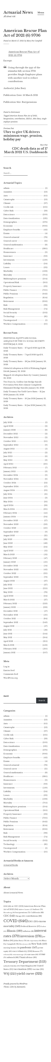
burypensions (8, 119)
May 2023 (8, 547)
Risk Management (11, 309)
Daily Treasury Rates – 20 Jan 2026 (19, 398)
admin (6, 188)
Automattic (21, 987)
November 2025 (10, 437)
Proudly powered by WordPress (15, 984)
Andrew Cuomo (25, 909)
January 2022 (9, 607)
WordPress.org (10, 678)
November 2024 (10, 479)
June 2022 (8, 588)
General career (10, 241)
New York (39, 944)
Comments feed (10, 674)
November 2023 (10, 524)
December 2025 (10, 434)
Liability (7, 263)
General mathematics (13, 245)
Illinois (14, 930)
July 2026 (7, 422)
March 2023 (9, 554)
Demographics (10, 222)
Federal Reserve (30, 926)
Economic (8, 226)
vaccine (38, 969)
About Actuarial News (13, 893)
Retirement (15, 112)
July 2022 (7, 585)
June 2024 (8, 498)
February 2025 (10, 467)
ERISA (29, 119)
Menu (41, 12)
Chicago (20, 916)
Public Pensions (10, 294)
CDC (9, 916)
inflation (28, 931)
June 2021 (7, 634)
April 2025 (8, 464)
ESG (33, 921)
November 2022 (10, 569)
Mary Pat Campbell (34, 41)
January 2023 (9, 562)
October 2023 (9, 528)
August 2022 (9, 581)
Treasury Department (24, 962)
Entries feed (8, 670)
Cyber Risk (8, 211)
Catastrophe (9, 199)
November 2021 (10, 615)
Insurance (8, 256)
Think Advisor (28, 957)
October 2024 (9, 483)
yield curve (29, 973)
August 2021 (8, 626)
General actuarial (11, 237)
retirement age (20, 954)
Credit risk (8, 207)
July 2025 (7, 452)
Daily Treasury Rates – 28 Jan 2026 (19, 361)
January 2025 (9, 471)
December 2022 (10, 566)
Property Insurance (12, 286)
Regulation (8, 297)
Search (42, 700)
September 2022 (10, 577)
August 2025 (9, 449)
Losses (6, 267)
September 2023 (10, 532)
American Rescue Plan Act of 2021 (23, 116)
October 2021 (9, 618)
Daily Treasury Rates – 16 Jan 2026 (19, 405)
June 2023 (8, 543)
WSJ (9, 973)
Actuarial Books (10, 865)
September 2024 (10, 486)
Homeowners (9, 252)
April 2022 (8, 596)
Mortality (7, 275)
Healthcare (8, 248)
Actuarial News (18, 12)
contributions (20, 119)
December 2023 (10, 520)
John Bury (37, 119)
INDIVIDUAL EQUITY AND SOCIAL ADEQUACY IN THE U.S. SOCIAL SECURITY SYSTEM (23, 341)
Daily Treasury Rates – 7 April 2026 (19, 355)
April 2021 (8, 641)
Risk (5, 305)
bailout (38, 909)
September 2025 (10, 445)
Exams (6, 233)
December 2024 (10, 475)
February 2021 (10, 649)
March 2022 (9, 600)
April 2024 (8, 505)
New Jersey (25, 944)
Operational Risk (11, 282)
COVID (15, 921)
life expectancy (34, 940)
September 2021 (10, 622)
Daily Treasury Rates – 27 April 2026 (20, 348)
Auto (5, 196)
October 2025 (9, 441)
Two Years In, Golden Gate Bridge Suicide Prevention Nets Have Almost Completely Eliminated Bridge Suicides (22, 385)
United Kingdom (28, 966)
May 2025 (7, 460)
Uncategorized (10, 320)
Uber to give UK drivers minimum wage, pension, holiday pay (22, 134)
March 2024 (9, 509)
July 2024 (7, 494)
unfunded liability (11, 966)
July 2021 (7, 630)
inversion (31, 936)
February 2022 (10, 603)
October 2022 (9, 573)
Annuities (7, 192)
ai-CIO (18, 906)
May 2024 (8, 502)
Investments (9, 260)
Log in (6, 666)
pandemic (28, 947)
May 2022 (8, 592)
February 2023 (10, 558)
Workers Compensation (14, 324)
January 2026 (9, 430)
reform (7, 954)
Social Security (10, 312)
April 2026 (8, 426)
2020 (7, 906)
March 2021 (8, 645)
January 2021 (9, 652)
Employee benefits (11, 230)
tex (30, 67)
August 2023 (9, 535)
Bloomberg (9, 912)
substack (13, 957)
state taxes (32, 954)
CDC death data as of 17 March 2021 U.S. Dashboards (26, 149)
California (37, 912)
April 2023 (8, 551)
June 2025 (8, 456)
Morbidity (8, 271)
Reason (38, 951)
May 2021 (7, 637)
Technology (9, 316)
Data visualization (11, 218)
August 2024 (9, 490)
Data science (9, 214)
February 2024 (10, 513)
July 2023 (7, 539)
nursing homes (11, 948)
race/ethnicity (22, 951)
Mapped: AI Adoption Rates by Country (21, 375)
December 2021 (10, 611)
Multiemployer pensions (14, 279)
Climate (7, 203)
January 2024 (9, 517)
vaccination (22, 969)
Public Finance (10, 290)
